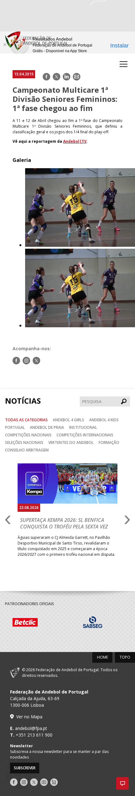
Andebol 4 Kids (104, 420)
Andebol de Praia (47, 427)
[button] (122, 783)
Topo (125, 657)
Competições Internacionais (85, 435)
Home (102, 657)
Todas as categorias (26, 420)
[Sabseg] (91, 623)
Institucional (83, 427)
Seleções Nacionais (24, 442)
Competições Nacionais (28, 435)
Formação (109, 442)
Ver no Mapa (29, 717)
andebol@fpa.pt (31, 728)
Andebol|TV (75, 141)
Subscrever (24, 768)
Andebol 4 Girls (68, 420)
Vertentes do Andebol (71, 442)
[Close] (5, 45)
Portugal (15, 427)
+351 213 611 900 (34, 735)
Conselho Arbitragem (27, 450)
